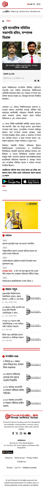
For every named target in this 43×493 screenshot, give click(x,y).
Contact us (21, 461)
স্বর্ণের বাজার (25, 12)
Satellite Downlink (29, 468)
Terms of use (19, 458)
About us (8, 458)
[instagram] (21, 433)
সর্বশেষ (8, 236)
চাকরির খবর (36, 12)
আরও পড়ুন (11, 289)
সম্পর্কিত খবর (11, 356)
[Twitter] (17, 433)
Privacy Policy (32, 458)
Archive (10, 468)
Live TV (17, 468)
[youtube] (29, 433)
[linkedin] (25, 433)
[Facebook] (13, 433)
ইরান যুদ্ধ (16, 12)
